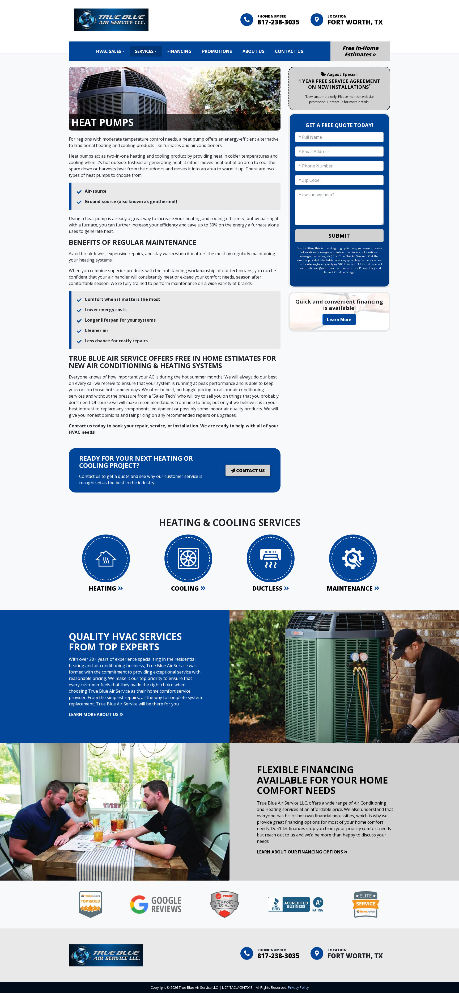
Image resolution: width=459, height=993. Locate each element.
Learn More (339, 319)
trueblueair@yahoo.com (319, 268)
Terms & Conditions (336, 272)
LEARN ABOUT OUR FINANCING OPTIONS (300, 852)
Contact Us (289, 51)
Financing (179, 51)
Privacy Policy (367, 268)
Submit (339, 235)
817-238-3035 (278, 22)
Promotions (217, 51)
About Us (253, 51)
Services (144, 51)
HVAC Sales (108, 51)
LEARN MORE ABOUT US (94, 714)
